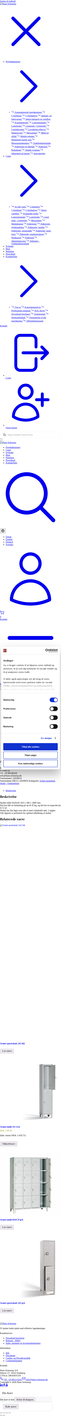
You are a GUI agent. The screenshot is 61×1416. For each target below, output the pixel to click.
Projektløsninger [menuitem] (13, 61)
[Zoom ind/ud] (1, 1412)
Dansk (8, 537)
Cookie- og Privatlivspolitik (18, 1358)
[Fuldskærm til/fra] (4, 1412)
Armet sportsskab (47, 781)
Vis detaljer (46, 738)
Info (7, 1353)
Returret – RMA (13, 1340)
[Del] (7, 1412)
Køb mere (10, 1406)
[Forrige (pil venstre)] (1, 1415)
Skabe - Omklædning (9, 783)
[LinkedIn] (1, 1385)
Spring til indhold (8, 1)
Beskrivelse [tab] (11, 790)
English (9, 539)
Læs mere (7, 1051)
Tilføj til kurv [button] (8, 1144)
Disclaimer (10, 1355)
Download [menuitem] (10, 254)
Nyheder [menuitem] (9, 246)
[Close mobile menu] (26, 57)
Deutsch (9, 542)
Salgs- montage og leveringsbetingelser (23, 1343)
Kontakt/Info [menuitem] (11, 256)
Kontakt (3, 326)
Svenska (9, 544)
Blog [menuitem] (8, 249)
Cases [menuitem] (8, 156)
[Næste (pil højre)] (4, 1415)
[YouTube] (7, 1385)
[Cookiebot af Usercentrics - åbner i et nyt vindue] (45, 650)
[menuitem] (33, 447)
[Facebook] (4, 1385)
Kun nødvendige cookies (30, 763)
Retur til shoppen (25, 1399)
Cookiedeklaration (14, 1360)
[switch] (54, 708)
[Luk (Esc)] (10, 1412)
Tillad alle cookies (30, 747)
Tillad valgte (30, 755)
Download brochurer (15, 1338)
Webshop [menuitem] (10, 251)
